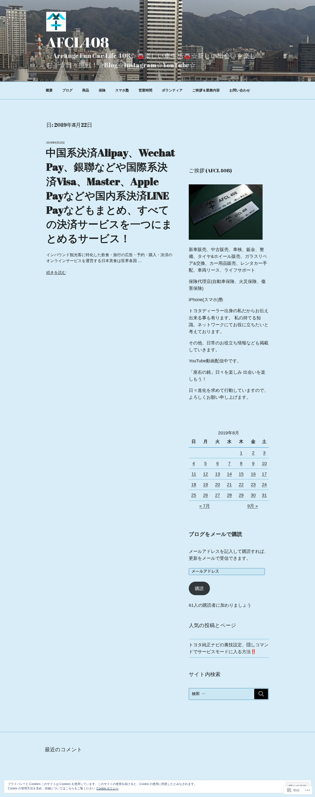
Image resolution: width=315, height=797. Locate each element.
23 (253, 484)
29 (241, 495)
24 (264, 484)
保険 (102, 90)
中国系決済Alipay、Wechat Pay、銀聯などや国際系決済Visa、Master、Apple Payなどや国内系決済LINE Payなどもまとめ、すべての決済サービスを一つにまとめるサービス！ (110, 195)
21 (229, 484)
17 (264, 474)
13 (217, 474)
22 (241, 484)
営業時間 (145, 90)
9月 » (252, 505)
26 (205, 495)
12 (205, 474)
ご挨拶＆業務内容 (206, 90)
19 (205, 484)
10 (264, 463)
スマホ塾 (122, 90)
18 (193, 484)
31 (264, 495)
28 (229, 495)
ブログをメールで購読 (215, 534)
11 (193, 474)
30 (253, 495)
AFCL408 (77, 42)
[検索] (261, 694)
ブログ (67, 90)
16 (253, 474)
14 (229, 474)
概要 (49, 90)
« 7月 (204, 505)
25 (193, 495)
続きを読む (56, 272)
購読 (199, 588)
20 (217, 484)
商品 (85, 90)
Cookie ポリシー (107, 788)
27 (217, 495)
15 (241, 474)
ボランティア (172, 90)
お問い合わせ (239, 90)
